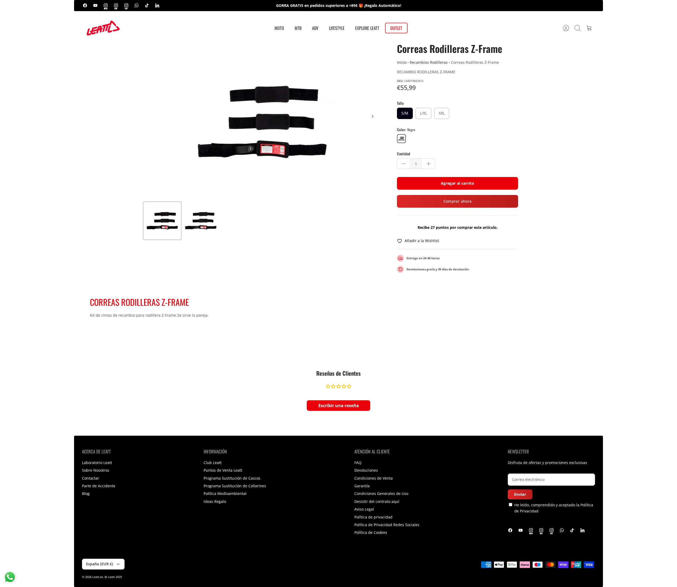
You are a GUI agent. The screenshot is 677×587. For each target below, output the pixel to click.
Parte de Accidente (98, 485)
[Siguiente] (372, 116)
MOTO (279, 28)
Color (406, 129)
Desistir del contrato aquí (376, 501)
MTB (298, 28)
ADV (315, 28)
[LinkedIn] (157, 5)
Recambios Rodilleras (429, 62)
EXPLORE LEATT (367, 28)
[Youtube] (95, 5)
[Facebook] (85, 5)
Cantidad (403, 153)
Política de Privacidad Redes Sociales (386, 524)
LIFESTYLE (337, 28)
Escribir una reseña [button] (338, 405)
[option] (262, 122)
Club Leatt (213, 462)
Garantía (362, 485)
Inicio (401, 62)
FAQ (358, 462)
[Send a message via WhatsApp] (10, 577)
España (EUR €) (99, 563)
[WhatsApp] (136, 5)
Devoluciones (366, 470)
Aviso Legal (364, 509)
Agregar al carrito (457, 183)
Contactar (90, 478)
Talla (400, 103)
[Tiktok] (147, 5)
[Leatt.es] (103, 28)
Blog (86, 493)
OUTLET (396, 28)
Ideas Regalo (215, 501)
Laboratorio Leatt (97, 462)
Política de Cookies (370, 532)
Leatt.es (97, 577)
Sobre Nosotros (95, 470)
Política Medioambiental (225, 493)
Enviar (520, 494)
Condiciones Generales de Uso (381, 493)
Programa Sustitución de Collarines (235, 485)
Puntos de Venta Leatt (223, 470)
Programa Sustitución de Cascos (232, 478)
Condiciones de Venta (373, 478)
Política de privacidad (373, 517)
